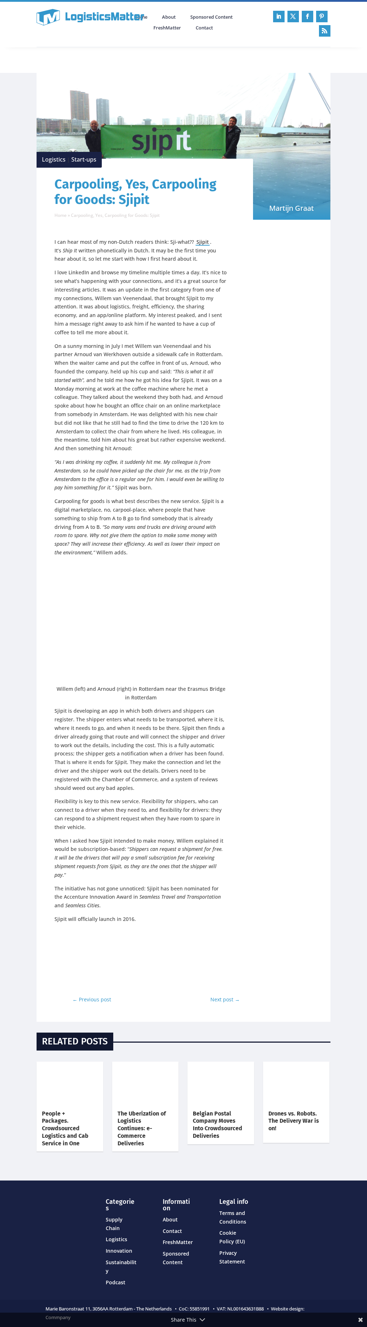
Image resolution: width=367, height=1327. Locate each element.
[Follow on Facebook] (307, 16)
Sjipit (202, 241)
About (169, 17)
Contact (204, 28)
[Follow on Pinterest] (322, 16)
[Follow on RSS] (324, 31)
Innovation (119, 1250)
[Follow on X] (293, 16)
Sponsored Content (211, 17)
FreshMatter (167, 28)
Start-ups (83, 159)
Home (60, 215)
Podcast (113, 59)
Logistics (54, 159)
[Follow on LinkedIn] (279, 16)
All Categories (56, 59)
